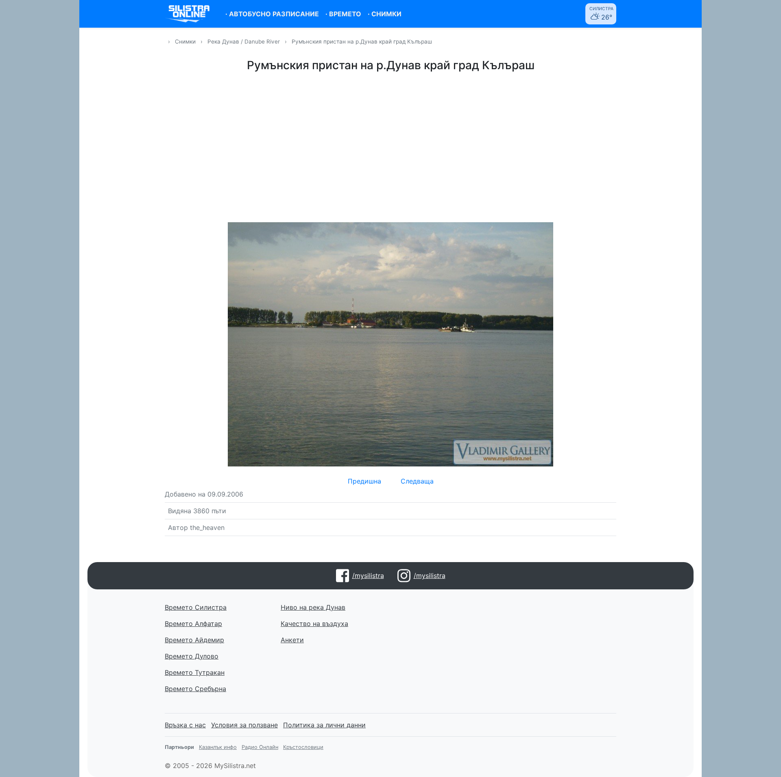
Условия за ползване (244, 725)
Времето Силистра (196, 607)
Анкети (292, 640)
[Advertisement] (390, 146)
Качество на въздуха (314, 623)
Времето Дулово (191, 656)
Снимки (185, 41)
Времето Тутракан (195, 672)
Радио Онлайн (260, 747)
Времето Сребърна (195, 689)
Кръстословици (303, 747)
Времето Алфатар (193, 623)
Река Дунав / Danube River (244, 41)
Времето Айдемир (194, 640)
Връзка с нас (185, 725)
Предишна (364, 481)
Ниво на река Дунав (313, 607)
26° (601, 13)
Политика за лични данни (324, 725)
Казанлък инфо (218, 747)
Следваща (417, 481)
